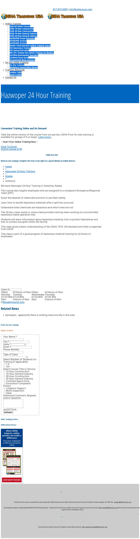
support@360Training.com (122, 502)
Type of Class (10, 354)
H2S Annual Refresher (19, 50)
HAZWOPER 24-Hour (18, 40)
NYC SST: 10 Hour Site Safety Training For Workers (32, 52)
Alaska (9, 176)
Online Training (13, 23)
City (6, 341)
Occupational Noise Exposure (22, 59)
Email (7, 346)
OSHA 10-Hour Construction (22, 28)
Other (8, 393)
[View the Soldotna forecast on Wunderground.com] (12, 302)
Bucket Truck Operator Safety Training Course (30, 45)
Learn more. (44, 137)
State (7, 344)
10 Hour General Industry (19, 373)
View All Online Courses (20, 26)
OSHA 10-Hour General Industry (23, 33)
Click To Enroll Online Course (11, 147)
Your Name (10, 336)
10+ (7, 366)
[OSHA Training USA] (24, 18)
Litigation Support (15, 388)
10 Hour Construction (17, 371)
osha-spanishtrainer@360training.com (94, 527)
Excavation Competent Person (17, 384)
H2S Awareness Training (20, 47)
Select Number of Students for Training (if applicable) (19, 360)
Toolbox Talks (16, 72)
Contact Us (10, 77)
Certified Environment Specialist (24, 55)
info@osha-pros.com (80, 9)
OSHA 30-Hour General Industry (23, 35)
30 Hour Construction (17, 376)
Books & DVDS (16, 74)
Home (8, 166)
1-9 (7, 364)
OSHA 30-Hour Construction (22, 31)
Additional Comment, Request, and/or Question (19, 396)
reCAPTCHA (10, 409)
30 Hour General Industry (19, 378)
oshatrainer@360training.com (108, 508)
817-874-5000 (60, 9)
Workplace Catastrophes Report (24, 67)
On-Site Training (17, 65)
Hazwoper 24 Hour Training (20, 171)
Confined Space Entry (19, 57)
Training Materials (15, 70)
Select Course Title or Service (19, 369)
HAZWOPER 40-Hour (18, 43)
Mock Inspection (14, 390)
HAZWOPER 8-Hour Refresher (22, 38)
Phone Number (11, 349)
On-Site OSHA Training (17, 62)
